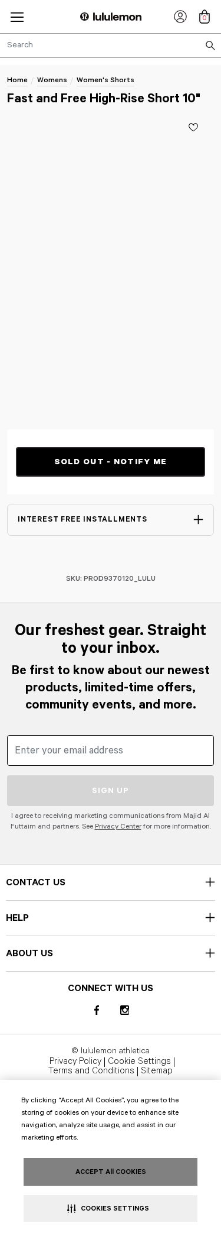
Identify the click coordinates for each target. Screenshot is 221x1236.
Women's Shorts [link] (105, 80)
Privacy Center (118, 826)
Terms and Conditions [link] (91, 1071)
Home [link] (17, 80)
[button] (17, 17)
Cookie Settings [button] (139, 1062)
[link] (180, 16)
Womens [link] (52, 80)
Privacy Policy (75, 1062)
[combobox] (110, 45)
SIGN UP (110, 790)
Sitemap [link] (157, 1071)
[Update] (193, 127)
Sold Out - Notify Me (110, 462)
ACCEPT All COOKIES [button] (110, 1172)
